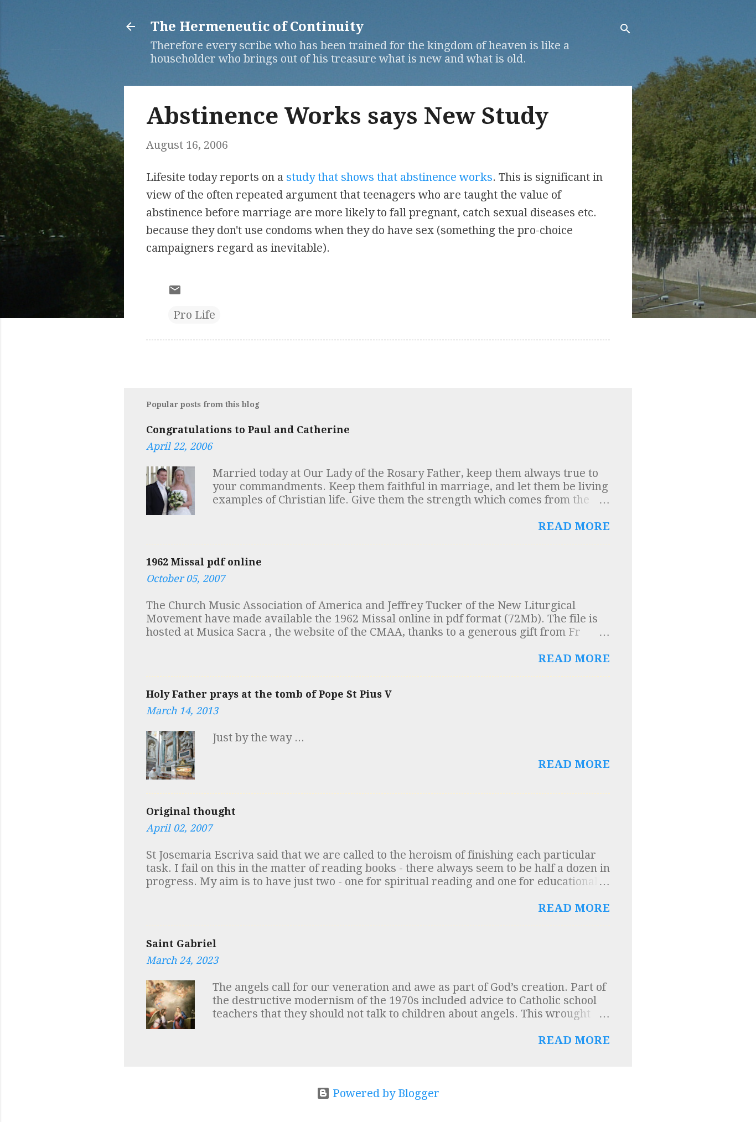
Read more (574, 526)
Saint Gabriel (181, 943)
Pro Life (194, 314)
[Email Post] (175, 292)
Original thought (191, 811)
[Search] (625, 30)
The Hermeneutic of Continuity (257, 26)
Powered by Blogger (384, 1093)
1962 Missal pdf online (204, 562)
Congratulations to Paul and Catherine (248, 429)
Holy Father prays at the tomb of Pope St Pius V (269, 694)
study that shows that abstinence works (389, 177)
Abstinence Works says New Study (347, 115)
